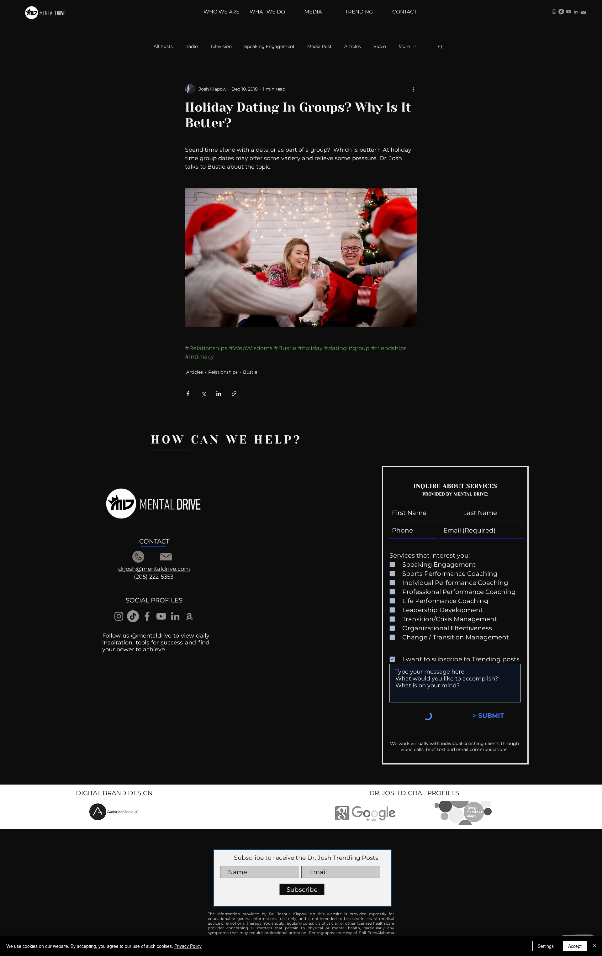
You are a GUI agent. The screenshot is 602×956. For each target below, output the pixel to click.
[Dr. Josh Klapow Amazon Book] (189, 616)
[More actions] (413, 89)
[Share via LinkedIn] (219, 394)
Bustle (250, 372)
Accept (575, 946)
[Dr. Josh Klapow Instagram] (554, 11)
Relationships (223, 372)
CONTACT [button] (154, 541)
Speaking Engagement (269, 46)
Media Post (319, 46)
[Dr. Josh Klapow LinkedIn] (575, 11)
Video (379, 46)
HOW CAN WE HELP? (226, 439)
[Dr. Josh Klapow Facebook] (147, 616)
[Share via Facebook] (188, 394)
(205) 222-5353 (153, 576)
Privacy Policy (188, 946)
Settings (546, 946)
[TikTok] (561, 11)
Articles (352, 46)
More (404, 46)
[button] (440, 46)
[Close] (594, 946)
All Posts (163, 46)
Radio (191, 46)
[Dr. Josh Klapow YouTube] (568, 11)
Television (221, 46)
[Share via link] (234, 394)
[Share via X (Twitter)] (203, 394)
